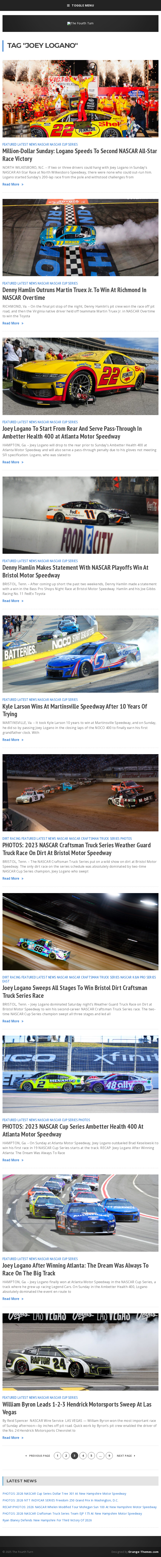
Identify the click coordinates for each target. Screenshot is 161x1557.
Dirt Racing (12, 838)
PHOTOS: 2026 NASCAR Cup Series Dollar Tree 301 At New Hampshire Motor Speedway (64, 1494)
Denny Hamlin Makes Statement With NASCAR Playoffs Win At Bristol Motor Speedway (76, 571)
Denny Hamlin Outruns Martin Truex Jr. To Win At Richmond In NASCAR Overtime (75, 294)
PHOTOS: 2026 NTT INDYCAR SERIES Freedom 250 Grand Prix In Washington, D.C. (60, 1500)
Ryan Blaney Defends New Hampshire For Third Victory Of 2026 (47, 1520)
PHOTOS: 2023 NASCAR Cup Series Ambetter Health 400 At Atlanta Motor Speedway (73, 1130)
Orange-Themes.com (143, 1552)
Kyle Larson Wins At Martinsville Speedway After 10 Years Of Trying (75, 710)
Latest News (27, 144)
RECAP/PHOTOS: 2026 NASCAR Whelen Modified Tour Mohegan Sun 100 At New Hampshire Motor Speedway (80, 1507)
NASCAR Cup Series (64, 144)
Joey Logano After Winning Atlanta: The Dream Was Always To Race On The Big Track (76, 1269)
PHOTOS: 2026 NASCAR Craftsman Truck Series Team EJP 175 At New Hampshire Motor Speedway (72, 1513)
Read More (11, 184)
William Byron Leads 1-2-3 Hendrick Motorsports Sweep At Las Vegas (77, 1408)
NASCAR (43, 144)
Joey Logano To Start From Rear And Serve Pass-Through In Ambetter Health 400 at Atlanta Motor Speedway (72, 432)
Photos (126, 838)
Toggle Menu (83, 5)
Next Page (125, 1456)
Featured (10, 144)
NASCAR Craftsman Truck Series (94, 838)
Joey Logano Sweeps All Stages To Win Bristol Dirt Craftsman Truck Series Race (75, 992)
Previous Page (39, 1456)
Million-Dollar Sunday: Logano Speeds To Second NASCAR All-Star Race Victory (80, 155)
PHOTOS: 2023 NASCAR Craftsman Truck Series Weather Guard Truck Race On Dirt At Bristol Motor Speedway (77, 849)
